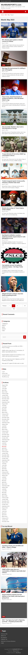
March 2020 (4, 496)
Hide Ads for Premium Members (8, 641)
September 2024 (5, 422)
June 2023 (4, 444)
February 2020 (5, 497)
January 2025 (5, 415)
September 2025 (5, 402)
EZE (11, 549)
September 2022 (5, 460)
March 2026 (4, 392)
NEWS (3, 65)
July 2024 (4, 426)
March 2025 (4, 412)
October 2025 (5, 400)
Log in (3, 371)
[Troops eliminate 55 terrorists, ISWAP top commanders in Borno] (14, 144)
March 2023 (4, 450)
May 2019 (4, 513)
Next (14, 308)
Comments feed (5, 375)
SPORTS (4, 36)
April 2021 (4, 482)
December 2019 (5, 501)
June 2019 (4, 511)
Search (24, 337)
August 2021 (5, 475)
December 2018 (5, 521)
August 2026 (5, 385)
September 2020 (5, 485)
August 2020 (5, 487)
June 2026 (4, 388)
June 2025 (4, 407)
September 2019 (5, 506)
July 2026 (4, 386)
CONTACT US (4, 639)
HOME (2, 643)
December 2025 (5, 397)
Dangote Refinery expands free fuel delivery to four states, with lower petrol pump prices (13, 596)
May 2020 (4, 492)
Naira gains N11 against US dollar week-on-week (13, 363)
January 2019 (5, 520)
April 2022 (4, 468)
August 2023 (5, 441)
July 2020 (4, 489)
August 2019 (5, 508)
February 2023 (5, 451)
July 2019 (4, 509)
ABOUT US (3, 635)
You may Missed (7, 526)
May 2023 (4, 446)
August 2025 (5, 404)
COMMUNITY (5, 323)
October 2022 (5, 458)
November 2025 (5, 398)
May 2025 (4, 409)
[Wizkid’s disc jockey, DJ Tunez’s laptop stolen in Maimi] (14, 198)
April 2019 (4, 514)
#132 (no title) (4, 634)
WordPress (18, 652)
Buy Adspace (4, 637)
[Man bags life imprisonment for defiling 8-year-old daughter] (14, 59)
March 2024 (4, 429)
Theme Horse (16, 651)
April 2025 (4, 410)
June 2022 (4, 465)
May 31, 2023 (5, 43)
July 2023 (4, 443)
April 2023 (4, 448)
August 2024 (5, 424)
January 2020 (5, 499)
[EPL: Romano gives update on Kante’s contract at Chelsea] (14, 30)
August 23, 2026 (5, 549)
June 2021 (4, 479)
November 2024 (5, 419)
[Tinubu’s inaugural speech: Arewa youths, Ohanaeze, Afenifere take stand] (14, 171)
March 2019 (4, 516)
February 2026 (5, 393)
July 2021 (4, 477)
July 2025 (4, 405)
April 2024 (4, 427)
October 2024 (5, 421)
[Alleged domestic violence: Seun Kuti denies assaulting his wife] (14, 284)
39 (24, 305)
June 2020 (4, 491)
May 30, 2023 (5, 211)
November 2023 (5, 436)
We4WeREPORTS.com (11, 5)
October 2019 (5, 504)
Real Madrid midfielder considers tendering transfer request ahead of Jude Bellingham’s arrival (13, 236)
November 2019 (5, 502)
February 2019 (5, 518)
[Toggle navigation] (2, 11)
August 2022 (5, 462)
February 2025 (5, 414)
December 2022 (5, 455)
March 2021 (4, 484)
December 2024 (5, 417)
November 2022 (5, 456)
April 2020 (4, 494)
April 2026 (4, 390)
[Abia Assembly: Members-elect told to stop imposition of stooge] (14, 117)
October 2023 (5, 438)
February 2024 (5, 431)
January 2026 (5, 395)
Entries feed (4, 373)
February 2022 (5, 472)
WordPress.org (5, 376)
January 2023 (5, 453)
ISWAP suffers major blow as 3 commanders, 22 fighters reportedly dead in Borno (13, 571)
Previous (4, 305)
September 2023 (5, 439)
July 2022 (4, 463)
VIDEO (3, 330)
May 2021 (4, 480)
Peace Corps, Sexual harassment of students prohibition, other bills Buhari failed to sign (13, 98)
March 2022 (4, 470)
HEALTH (4, 325)
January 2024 (5, 433)
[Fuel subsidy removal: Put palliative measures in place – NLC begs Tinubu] (14, 255)
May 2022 (4, 467)
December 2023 (5, 434)
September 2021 (5, 473)
